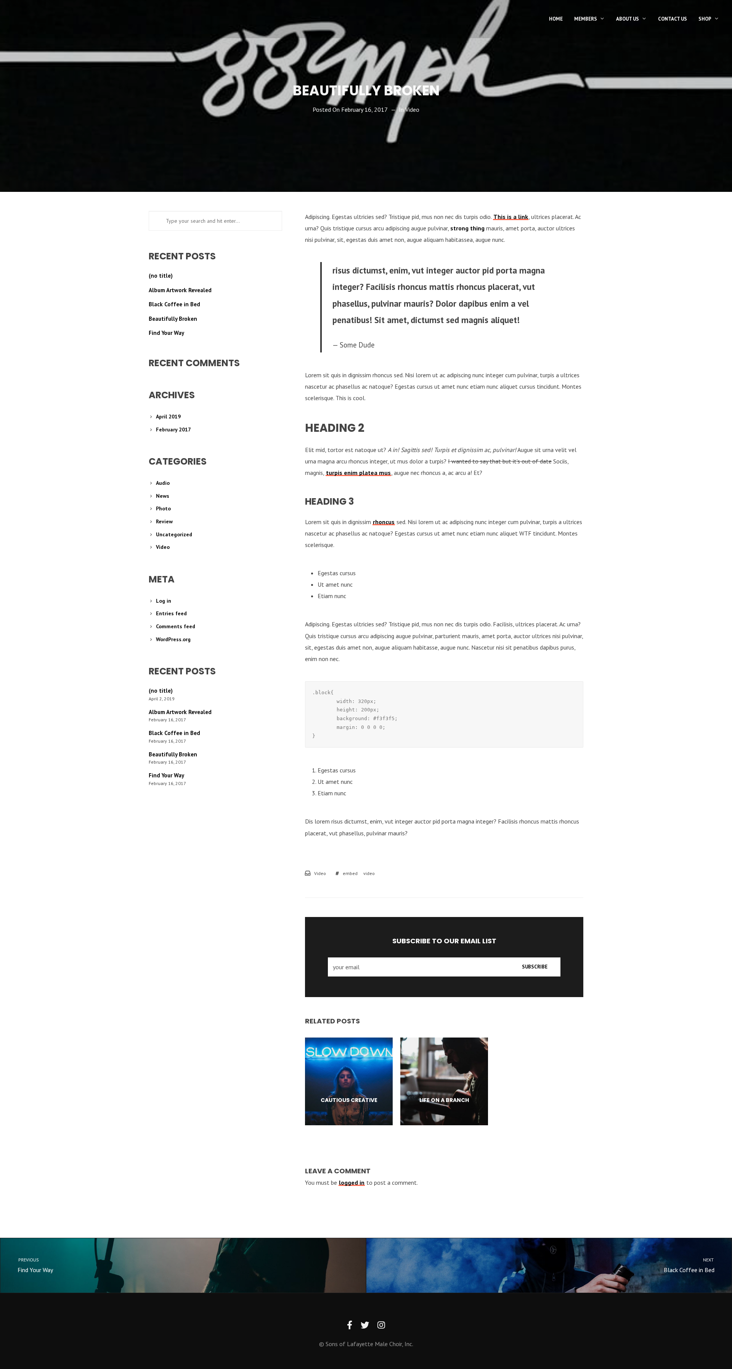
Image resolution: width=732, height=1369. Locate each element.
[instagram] (381, 1325)
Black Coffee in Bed (174, 304)
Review (164, 521)
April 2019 (168, 416)
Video (412, 109)
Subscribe (534, 967)
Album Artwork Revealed (180, 290)
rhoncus (384, 522)
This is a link (510, 216)
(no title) (161, 275)
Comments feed (175, 626)
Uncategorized (174, 534)
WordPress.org (173, 639)
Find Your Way (166, 332)
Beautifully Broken (173, 318)
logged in (351, 1182)
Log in (163, 600)
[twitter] (365, 1325)
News (162, 495)
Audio (163, 482)
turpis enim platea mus (358, 472)
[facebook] (349, 1325)
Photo (163, 508)
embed (350, 873)
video (369, 873)
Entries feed (171, 613)
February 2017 (173, 429)
